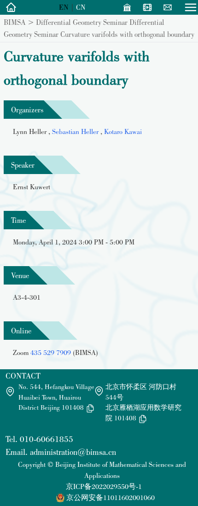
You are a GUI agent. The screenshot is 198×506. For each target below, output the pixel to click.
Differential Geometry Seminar (82, 22)
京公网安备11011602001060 (110, 497)
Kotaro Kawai (123, 131)
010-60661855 (46, 439)
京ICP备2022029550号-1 (104, 486)
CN (81, 7)
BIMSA (15, 22)
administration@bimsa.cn (73, 452)
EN (64, 7)
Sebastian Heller (76, 131)
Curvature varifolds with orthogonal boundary (127, 34)
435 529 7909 (50, 352)
